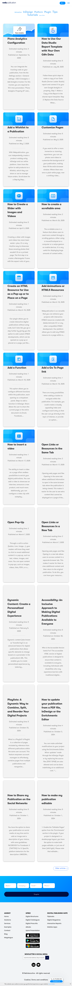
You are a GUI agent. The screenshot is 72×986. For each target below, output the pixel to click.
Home (6, 916)
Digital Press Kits (32, 923)
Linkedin (34, 965)
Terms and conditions (40, 980)
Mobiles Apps (52, 927)
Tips (54, 12)
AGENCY (7, 913)
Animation (18, 12)
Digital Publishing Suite (57, 913)
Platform (38, 12)
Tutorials (32, 15)
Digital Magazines (53, 920)
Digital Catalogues (33, 920)
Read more (19, 67)
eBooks (28, 927)
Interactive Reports (54, 923)
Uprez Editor (42, 15)
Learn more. (51, 984)
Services (7, 923)
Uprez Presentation (33, 930)
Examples (7, 927)
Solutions (7, 920)
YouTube (38, 965)
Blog (6, 934)
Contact (7, 930)
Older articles (60, 868)
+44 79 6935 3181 (57, 979)
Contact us (56, 981)
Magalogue (8, 937)
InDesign (28, 12)
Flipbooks (50, 916)
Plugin (47, 12)
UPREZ (28, 913)
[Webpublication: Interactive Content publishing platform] (9, 3)
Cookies (27, 980)
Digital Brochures (32, 916)
